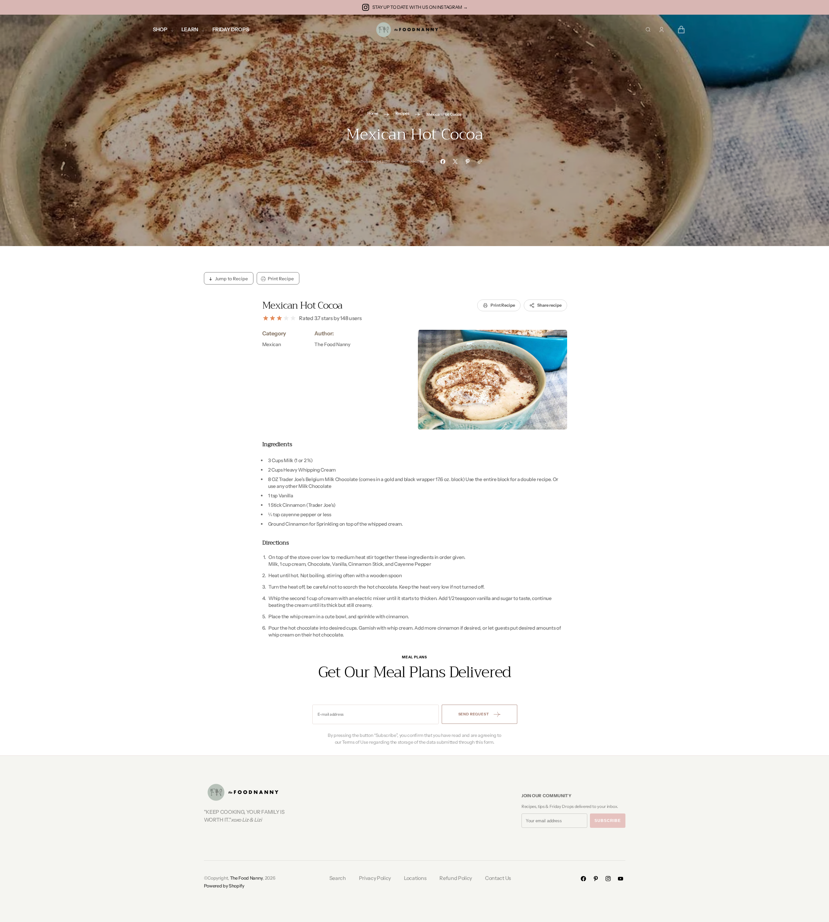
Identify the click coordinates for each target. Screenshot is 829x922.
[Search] (648, 29)
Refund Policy (455, 878)
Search (337, 878)
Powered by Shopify (224, 886)
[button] (661, 29)
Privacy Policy (375, 878)
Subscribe (607, 820)
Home (372, 113)
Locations (415, 878)
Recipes (402, 113)
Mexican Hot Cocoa (302, 305)
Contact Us (498, 878)
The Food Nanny (246, 878)
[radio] (265, 318)
